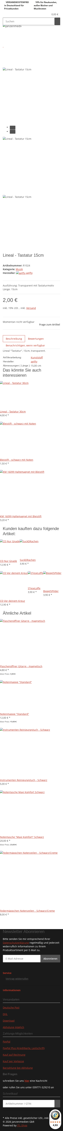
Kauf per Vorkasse (13, 1061)
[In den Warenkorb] (5, 50)
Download (9, 1020)
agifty (34, 361)
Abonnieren (50, 958)
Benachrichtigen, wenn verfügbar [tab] (25, 345)
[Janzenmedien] (12, 26)
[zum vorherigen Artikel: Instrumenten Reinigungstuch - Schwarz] (12, 34)
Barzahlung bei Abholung (18, 1067)
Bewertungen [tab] (36, 338)
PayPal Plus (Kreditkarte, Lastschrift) (24, 1048)
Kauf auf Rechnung (14, 1054)
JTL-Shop (22, 1125)
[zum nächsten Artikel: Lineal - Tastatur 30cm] (5, 34)
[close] (5, 56)
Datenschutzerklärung (16, 942)
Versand (31, 308)
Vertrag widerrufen (17, 978)
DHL (5, 1014)
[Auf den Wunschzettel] (12, 63)
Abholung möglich (13, 1027)
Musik (19, 269)
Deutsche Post (11, 1007)
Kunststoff (37, 357)
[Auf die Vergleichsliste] (5, 63)
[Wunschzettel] (47, 14)
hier (26, 1080)
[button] (43, 14)
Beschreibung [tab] (14, 338)
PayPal (6, 1041)
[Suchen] (57, 21)
